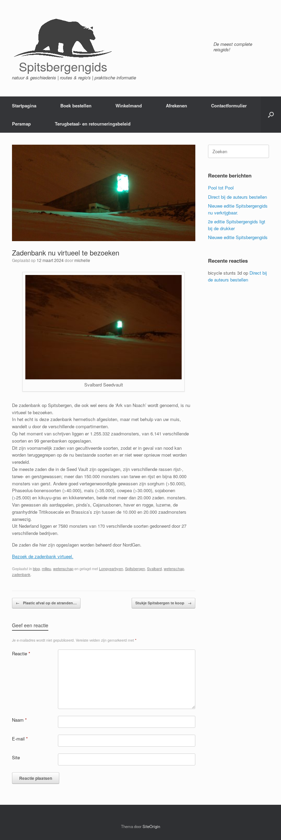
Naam (19, 720)
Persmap (21, 123)
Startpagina (24, 105)
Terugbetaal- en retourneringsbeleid (93, 123)
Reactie (21, 653)
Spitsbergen (135, 568)
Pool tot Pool (221, 187)
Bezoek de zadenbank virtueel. (42, 556)
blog (36, 568)
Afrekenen (176, 105)
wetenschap (63, 568)
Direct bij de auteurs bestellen (237, 197)
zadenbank (21, 574)
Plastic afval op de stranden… (46, 602)
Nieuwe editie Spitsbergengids (238, 237)
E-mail (20, 738)
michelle (82, 260)
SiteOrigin (151, 826)
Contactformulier (229, 105)
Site (16, 757)
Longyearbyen (111, 568)
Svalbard (154, 568)
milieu (46, 568)
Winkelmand (128, 105)
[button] (271, 114)
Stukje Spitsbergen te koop (163, 602)
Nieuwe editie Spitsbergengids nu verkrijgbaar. (238, 209)
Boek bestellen (75, 105)
